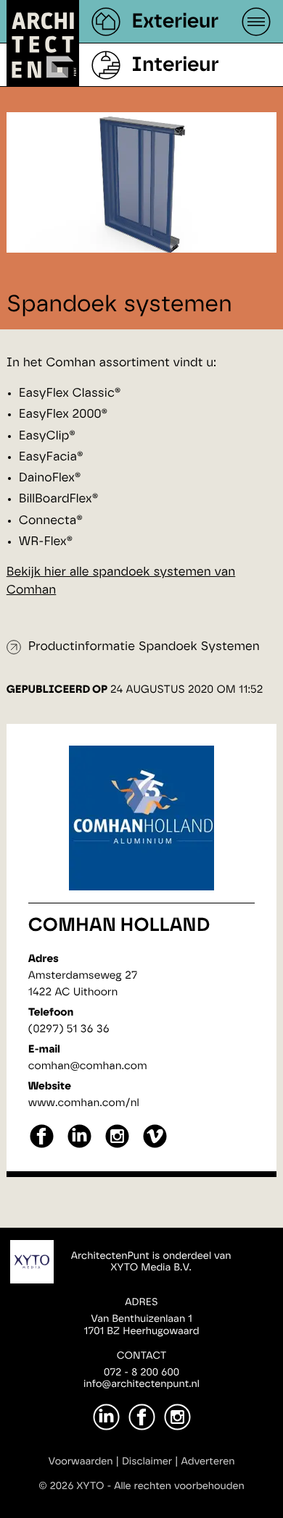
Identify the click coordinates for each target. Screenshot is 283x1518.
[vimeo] (155, 1146)
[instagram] (117, 1146)
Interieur (174, 65)
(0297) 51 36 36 (69, 1029)
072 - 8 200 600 (141, 1372)
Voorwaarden (81, 1461)
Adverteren (208, 1461)
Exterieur (174, 22)
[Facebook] (142, 1417)
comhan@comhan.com (87, 1066)
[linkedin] (79, 1146)
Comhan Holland (119, 925)
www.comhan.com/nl (83, 1102)
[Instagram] (177, 1417)
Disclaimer (147, 1461)
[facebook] (41, 1146)
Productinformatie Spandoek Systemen (144, 647)
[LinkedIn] (106, 1417)
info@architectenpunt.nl (141, 1384)
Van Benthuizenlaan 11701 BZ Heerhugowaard (141, 1325)
